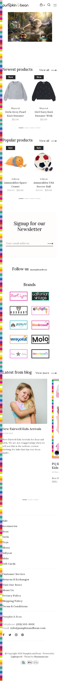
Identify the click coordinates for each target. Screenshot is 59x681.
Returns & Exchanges (15, 579)
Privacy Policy (11, 595)
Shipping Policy (12, 601)
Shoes (6, 547)
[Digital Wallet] (33, 663)
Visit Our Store (12, 584)
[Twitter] (10, 635)
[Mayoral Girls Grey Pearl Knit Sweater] (15, 91)
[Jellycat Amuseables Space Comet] (15, 161)
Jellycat (7, 553)
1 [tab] (22, 198)
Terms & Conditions (15, 606)
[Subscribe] (49, 243)
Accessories (9, 526)
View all (44, 70)
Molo (5, 558)
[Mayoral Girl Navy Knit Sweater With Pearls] (44, 91)
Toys (5, 542)
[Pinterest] (22, 635)
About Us (8, 590)
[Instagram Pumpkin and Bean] (16, 635)
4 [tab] (39, 198)
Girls (5, 536)
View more (42, 372)
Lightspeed (16, 656)
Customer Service (13, 574)
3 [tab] (33, 198)
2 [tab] (27, 198)
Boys (5, 531)
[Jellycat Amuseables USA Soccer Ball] (44, 161)
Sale (5, 520)
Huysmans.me (41, 656)
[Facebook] (3, 635)
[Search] (49, 5)
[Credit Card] (23, 663)
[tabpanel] (15, 100)
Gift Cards (8, 563)
